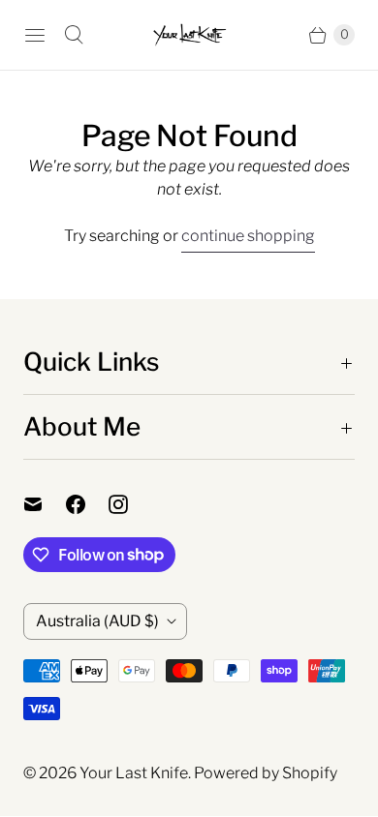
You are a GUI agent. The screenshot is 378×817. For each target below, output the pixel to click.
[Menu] (35, 35)
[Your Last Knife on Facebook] (87, 504)
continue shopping (248, 236)
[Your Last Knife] (189, 34)
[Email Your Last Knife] (44, 504)
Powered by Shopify (265, 773)
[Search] (73, 35)
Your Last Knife (133, 773)
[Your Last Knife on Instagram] (130, 504)
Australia (97, 621)
